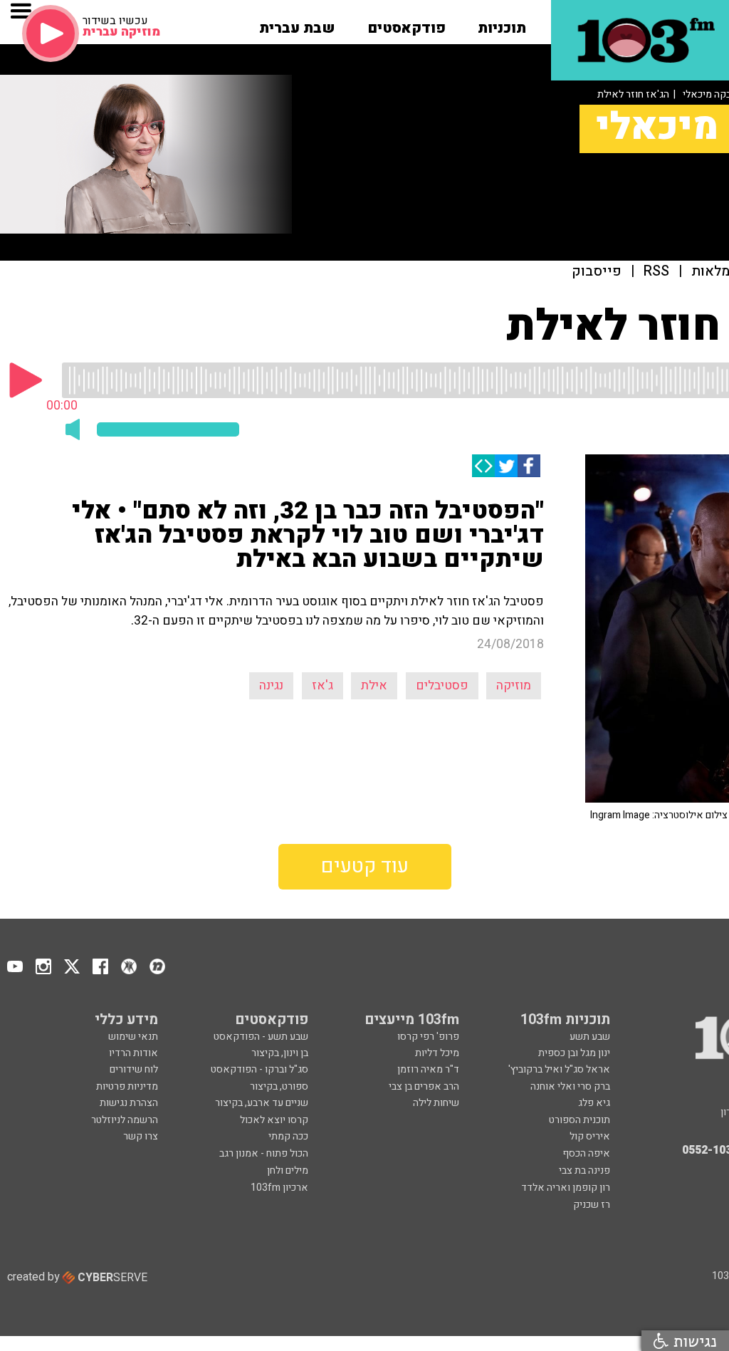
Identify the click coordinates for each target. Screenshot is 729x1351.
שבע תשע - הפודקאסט (261, 1036)
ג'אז (322, 685)
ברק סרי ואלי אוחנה (570, 1086)
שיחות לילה (436, 1102)
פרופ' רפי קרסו (428, 1036)
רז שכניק (591, 1204)
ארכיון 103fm (279, 1187)
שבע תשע (590, 1036)
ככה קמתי (288, 1136)
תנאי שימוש (133, 1036)
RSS (656, 271)
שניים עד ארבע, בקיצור (261, 1102)
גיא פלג (594, 1102)
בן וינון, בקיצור (279, 1053)
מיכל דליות (437, 1053)
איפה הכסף (586, 1153)
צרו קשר (140, 1136)
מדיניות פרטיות (127, 1086)
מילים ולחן (287, 1170)
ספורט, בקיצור (279, 1086)
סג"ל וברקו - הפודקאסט (259, 1069)
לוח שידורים (134, 1069)
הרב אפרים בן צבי (424, 1086)
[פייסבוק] (529, 465)
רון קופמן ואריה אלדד (565, 1187)
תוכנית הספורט (579, 1120)
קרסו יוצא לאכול (274, 1120)
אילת (374, 685)
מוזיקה (513, 685)
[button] (502, 23)
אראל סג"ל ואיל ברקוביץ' (559, 1069)
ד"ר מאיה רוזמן (428, 1069)
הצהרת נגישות (129, 1102)
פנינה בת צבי (584, 1170)
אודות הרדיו (133, 1053)
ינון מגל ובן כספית (574, 1053)
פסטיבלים (442, 685)
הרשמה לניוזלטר (124, 1120)
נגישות (692, 1340)
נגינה (271, 685)
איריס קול (590, 1136)
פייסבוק (597, 271)
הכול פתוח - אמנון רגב (263, 1153)
